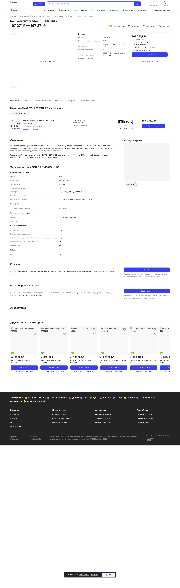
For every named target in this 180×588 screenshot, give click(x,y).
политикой (94, 575)
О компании (14, 414)
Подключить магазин (103, 414)
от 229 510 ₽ (136, 357)
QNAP (61, 177)
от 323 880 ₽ (107, 357)
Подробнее (130, 184)
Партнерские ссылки (145, 418)
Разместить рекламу (102, 418)
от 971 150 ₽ (46, 357)
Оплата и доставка (59, 414)
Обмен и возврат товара (61, 418)
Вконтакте (14, 426)
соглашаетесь (84, 575)
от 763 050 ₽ (77, 357)
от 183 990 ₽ (17, 357)
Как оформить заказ (59, 422)
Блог (12, 422)
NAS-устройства (65, 181)
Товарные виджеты (144, 414)
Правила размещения (103, 422)
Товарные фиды (143, 422)
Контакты (13, 418)
